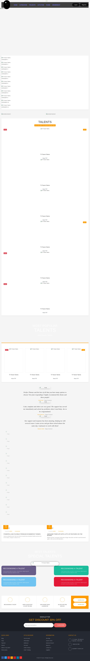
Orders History (27, 647)
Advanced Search (50, 643)
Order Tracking (27, 650)
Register (84, 5)
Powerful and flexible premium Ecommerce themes (22, 534)
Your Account (27, 638)
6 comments (60, 531)
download (81, 600)
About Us (48, 645)
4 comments (17, 531)
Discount (26, 645)
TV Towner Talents (45, 154)
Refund (3, 645)
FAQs (2, 640)
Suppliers (48, 650)
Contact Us (48, 647)
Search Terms (49, 640)
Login (75, 5)
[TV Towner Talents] (45, 129)
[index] (7, 4)
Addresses (26, 643)
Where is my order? (5, 647)
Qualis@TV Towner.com (77, 648)
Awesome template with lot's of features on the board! (64, 534)
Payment (3, 643)
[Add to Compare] (48, 138)
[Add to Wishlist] (45, 138)
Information (26, 640)
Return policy (4, 650)
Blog (2, 638)
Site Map (48, 638)
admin (10, 531)
